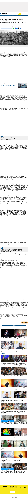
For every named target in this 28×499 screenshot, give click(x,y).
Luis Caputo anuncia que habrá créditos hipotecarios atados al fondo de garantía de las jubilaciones (20, 437)
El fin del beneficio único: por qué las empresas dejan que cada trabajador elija (20, 448)
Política (2, 15)
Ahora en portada (3, 353)
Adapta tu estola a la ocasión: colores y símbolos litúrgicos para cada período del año (7, 449)
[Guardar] (21, 28)
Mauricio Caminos (16, 351)
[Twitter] (18, 28)
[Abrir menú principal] (27, 13)
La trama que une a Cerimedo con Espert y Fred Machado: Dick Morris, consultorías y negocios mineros (7, 411)
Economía (4, 15)
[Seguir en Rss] (25, 487)
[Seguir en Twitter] (20, 487)
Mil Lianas (17, 15)
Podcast (20, 15)
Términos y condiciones (14, 497)
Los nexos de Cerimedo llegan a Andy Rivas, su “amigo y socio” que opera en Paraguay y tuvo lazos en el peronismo (20, 350)
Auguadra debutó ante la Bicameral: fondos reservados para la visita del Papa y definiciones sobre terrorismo (20, 376)
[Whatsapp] (13, 28)
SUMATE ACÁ (13, 491)
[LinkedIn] (20, 28)
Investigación (13, 15)
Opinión (10, 15)
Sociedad (7, 15)
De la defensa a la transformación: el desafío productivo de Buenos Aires (19, 411)
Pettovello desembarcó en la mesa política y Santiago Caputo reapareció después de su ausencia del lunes (20, 423)
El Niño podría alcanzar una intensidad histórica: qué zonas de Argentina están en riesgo (7, 437)
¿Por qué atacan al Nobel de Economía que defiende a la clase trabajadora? (7, 338)
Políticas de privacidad (14, 496)
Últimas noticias (3, 426)
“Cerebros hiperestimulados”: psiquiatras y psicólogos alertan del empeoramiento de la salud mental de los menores (20, 388)
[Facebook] (15, 28)
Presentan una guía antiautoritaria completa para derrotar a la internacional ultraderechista (20, 338)
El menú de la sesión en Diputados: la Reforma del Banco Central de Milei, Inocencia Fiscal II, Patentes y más (6, 376)
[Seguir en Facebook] (21, 487)
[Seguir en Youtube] (24, 487)
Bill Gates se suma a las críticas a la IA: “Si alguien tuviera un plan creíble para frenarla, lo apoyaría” (7, 388)
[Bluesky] (17, 28)
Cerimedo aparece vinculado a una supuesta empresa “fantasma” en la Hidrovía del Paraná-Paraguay (19, 400)
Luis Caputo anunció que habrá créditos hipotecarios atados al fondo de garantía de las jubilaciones (7, 363)
